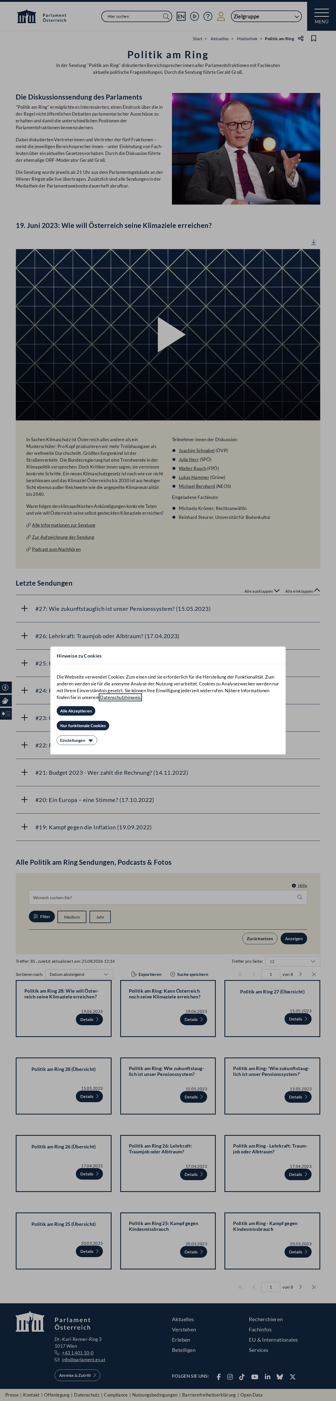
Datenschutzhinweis (120, 697)
